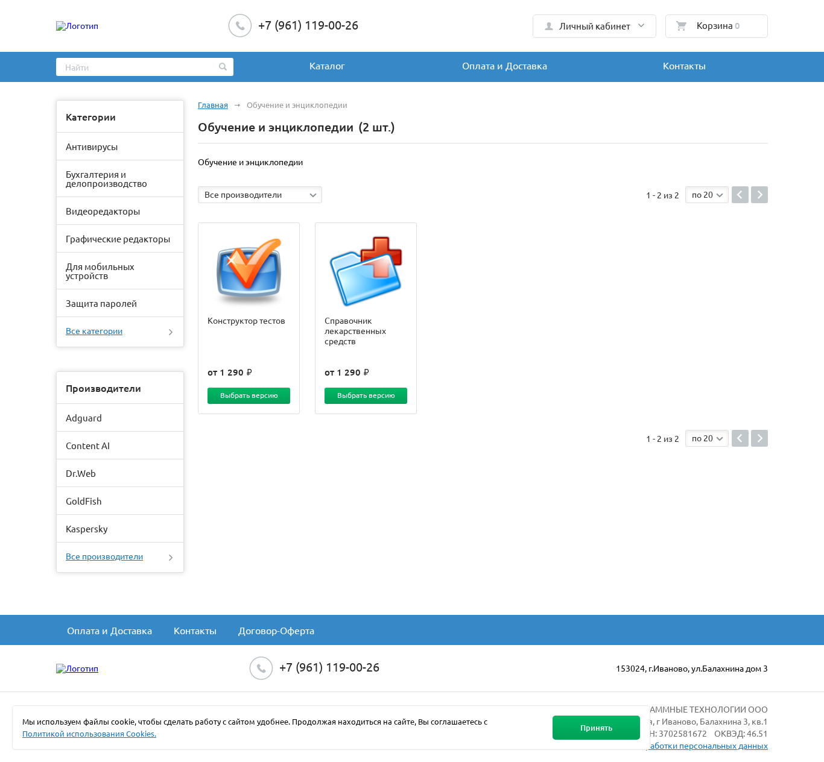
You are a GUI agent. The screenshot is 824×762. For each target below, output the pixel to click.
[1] (740, 194)
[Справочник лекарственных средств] (366, 271)
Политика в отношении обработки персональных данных (655, 745)
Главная (213, 104)
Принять (596, 727)
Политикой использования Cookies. (89, 733)
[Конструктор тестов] (249, 271)
